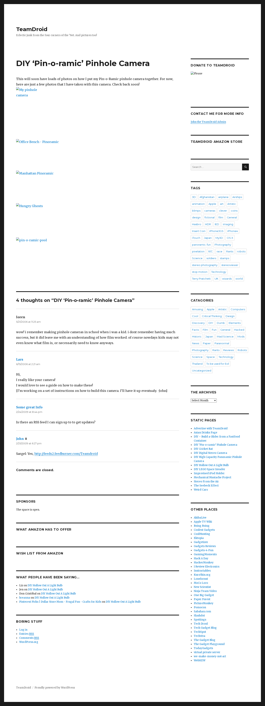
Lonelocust (201, 578)
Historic (197, 336)
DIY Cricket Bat (203, 449)
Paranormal (222, 343)
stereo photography (204, 265)
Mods (240, 336)
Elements (235, 322)
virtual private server (207, 652)
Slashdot (199, 615)
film (220, 217)
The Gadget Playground (209, 644)
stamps (224, 258)
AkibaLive (200, 517)
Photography (223, 244)
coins (234, 210)
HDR (208, 224)
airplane (223, 197)
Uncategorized (201, 370)
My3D (219, 237)
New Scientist (202, 587)
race (219, 251)
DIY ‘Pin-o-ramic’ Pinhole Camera (215, 444)
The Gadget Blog (204, 640)
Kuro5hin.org (202, 574)
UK (216, 278)
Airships (237, 197)
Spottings (200, 619)
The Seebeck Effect (206, 485)
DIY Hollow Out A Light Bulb (45, 585)
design (196, 217)
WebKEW (199, 660)
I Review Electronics (206, 566)
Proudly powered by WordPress (55, 687)
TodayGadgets (203, 648)
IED (217, 224)
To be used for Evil (217, 363)
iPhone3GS (216, 231)
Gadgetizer (201, 542)
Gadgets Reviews (205, 546)
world (239, 278)
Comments (29, 638)
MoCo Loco (201, 583)
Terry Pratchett (201, 278)
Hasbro (196, 224)
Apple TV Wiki (203, 521)
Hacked (239, 329)
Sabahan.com (202, 611)
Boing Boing (202, 525)
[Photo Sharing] (97, 110)
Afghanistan (207, 197)
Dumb (221, 322)
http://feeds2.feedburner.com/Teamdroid (66, 454)
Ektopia (199, 538)
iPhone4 (232, 231)
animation (198, 203)
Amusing (197, 309)
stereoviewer (229, 265)
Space (210, 356)
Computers (238, 309)
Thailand (197, 363)
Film (205, 329)
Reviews (228, 350)
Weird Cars (201, 489)
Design (230, 316)
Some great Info (29, 407)
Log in (23, 629)
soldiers (211, 258)
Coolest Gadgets (204, 530)
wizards (227, 278)
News (195, 343)
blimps (196, 210)
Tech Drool (201, 623)
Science (197, 258)
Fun (214, 329)
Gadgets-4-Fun (203, 550)
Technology (218, 271)
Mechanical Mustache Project (212, 477)
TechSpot (200, 632)
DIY (211, 322)
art (221, 203)
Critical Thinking (212, 316)
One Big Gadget (204, 595)
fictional (209, 217)
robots (241, 251)
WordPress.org (28, 642)
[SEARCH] (245, 167)
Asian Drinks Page (205, 432)
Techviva (199, 636)
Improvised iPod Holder (209, 473)
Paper (207, 343)
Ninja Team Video (205, 591)
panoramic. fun (201, 244)
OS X (230, 237)
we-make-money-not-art (210, 656)
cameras (209, 210)
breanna (24, 597)
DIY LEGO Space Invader (209, 469)
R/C (210, 251)
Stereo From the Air (206, 481)
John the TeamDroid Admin (208, 122)
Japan (208, 237)
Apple (212, 203)
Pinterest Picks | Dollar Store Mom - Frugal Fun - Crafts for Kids (60, 601)
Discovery (198, 322)
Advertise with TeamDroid (211, 428)
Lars (19, 359)
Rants (229, 251)
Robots (242, 350)
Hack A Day (201, 558)
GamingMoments (205, 554)
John (20, 439)
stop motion (199, 271)
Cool (195, 316)
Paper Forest (202, 599)
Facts (195, 329)
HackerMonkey (204, 562)
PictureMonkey (203, 603)
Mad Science (225, 336)
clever (223, 210)
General (232, 217)
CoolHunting (202, 534)
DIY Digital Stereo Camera (210, 453)
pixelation (198, 251)
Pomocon (200, 607)
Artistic (231, 203)
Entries (26, 633)
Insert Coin (198, 231)
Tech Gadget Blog (205, 627)
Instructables (202, 570)
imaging (228, 224)
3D (194, 197)
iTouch (196, 237)
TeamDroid (31, 29)
